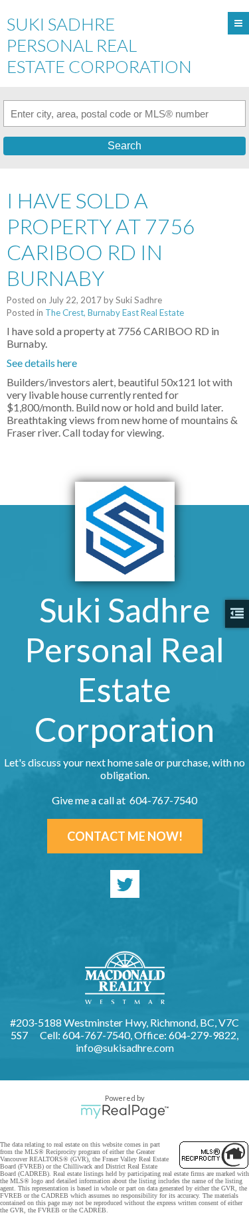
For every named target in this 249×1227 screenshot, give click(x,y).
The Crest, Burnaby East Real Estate (114, 312)
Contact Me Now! (125, 836)
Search (124, 145)
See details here (42, 362)
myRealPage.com (124, 1111)
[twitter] (124, 884)
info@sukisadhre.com (125, 1047)
